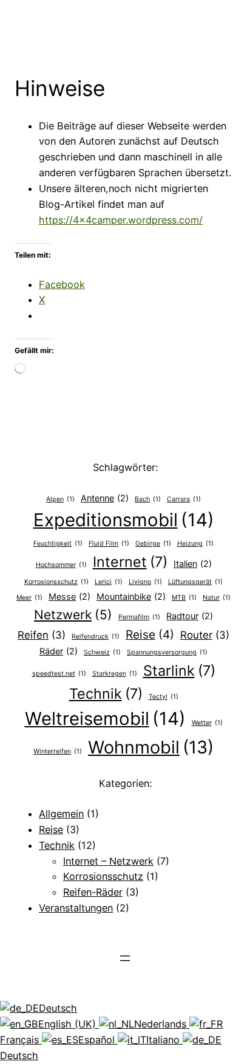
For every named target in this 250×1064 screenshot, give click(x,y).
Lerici (109, 582)
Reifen (42, 635)
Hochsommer (61, 565)
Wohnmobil (151, 747)
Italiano (164, 1040)
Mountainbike (131, 596)
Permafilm (139, 617)
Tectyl (163, 697)
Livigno (145, 582)
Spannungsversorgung (167, 652)
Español (98, 1040)
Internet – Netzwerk (108, 861)
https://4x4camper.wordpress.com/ (121, 220)
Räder (58, 651)
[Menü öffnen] (125, 958)
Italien (193, 563)
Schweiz (102, 652)
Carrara (184, 499)
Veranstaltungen (76, 908)
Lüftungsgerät (195, 582)
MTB (184, 598)
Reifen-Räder (93, 892)
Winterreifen (57, 751)
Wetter (207, 723)
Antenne (105, 498)
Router (204, 635)
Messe (69, 596)
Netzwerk (73, 614)
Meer (29, 598)
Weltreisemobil (105, 718)
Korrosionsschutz (56, 582)
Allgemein (61, 814)
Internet (130, 562)
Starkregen (114, 674)
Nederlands (161, 1024)
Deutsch (58, 1008)
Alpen (60, 499)
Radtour (189, 616)
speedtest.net (59, 674)
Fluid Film (109, 543)
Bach (148, 499)
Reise (150, 634)
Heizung (195, 543)
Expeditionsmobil (123, 519)
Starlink (179, 670)
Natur (217, 598)
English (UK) (68, 1024)
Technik (106, 693)
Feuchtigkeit (58, 543)
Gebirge (153, 543)
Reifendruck (96, 636)
